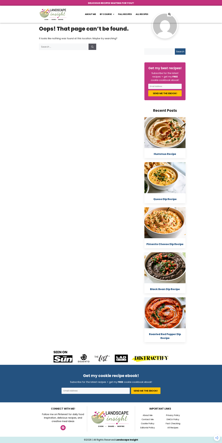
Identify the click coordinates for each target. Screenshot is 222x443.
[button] (107, 14)
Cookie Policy (147, 423)
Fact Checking (173, 423)
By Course (106, 14)
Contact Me (148, 419)
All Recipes (142, 14)
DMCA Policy (172, 419)
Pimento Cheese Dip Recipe (164, 244)
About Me (90, 14)
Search (180, 51)
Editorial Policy (147, 427)
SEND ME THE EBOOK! (165, 93)
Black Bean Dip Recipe (165, 289)
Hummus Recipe (165, 154)
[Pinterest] (63, 427)
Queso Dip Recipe (165, 199)
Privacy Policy (173, 415)
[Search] (92, 47)
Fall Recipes (125, 14)
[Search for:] (64, 46)
